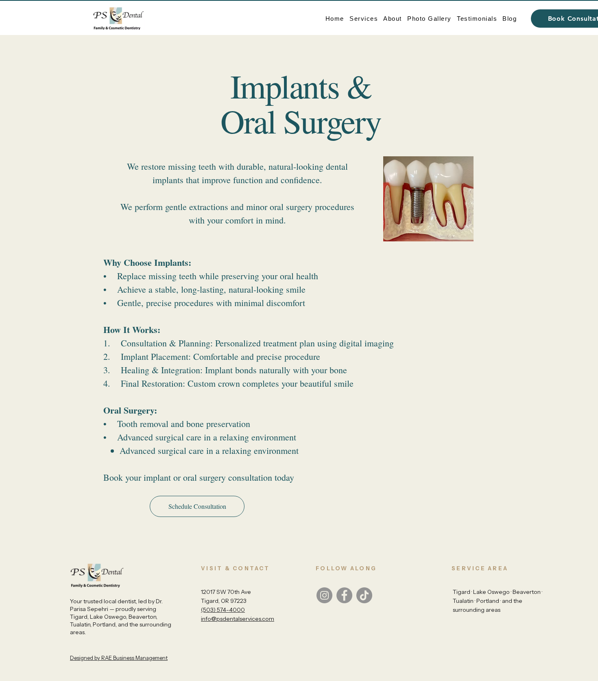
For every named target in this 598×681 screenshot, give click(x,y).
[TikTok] (364, 595)
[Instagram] (324, 595)
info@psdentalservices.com (237, 618)
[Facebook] (344, 595)
